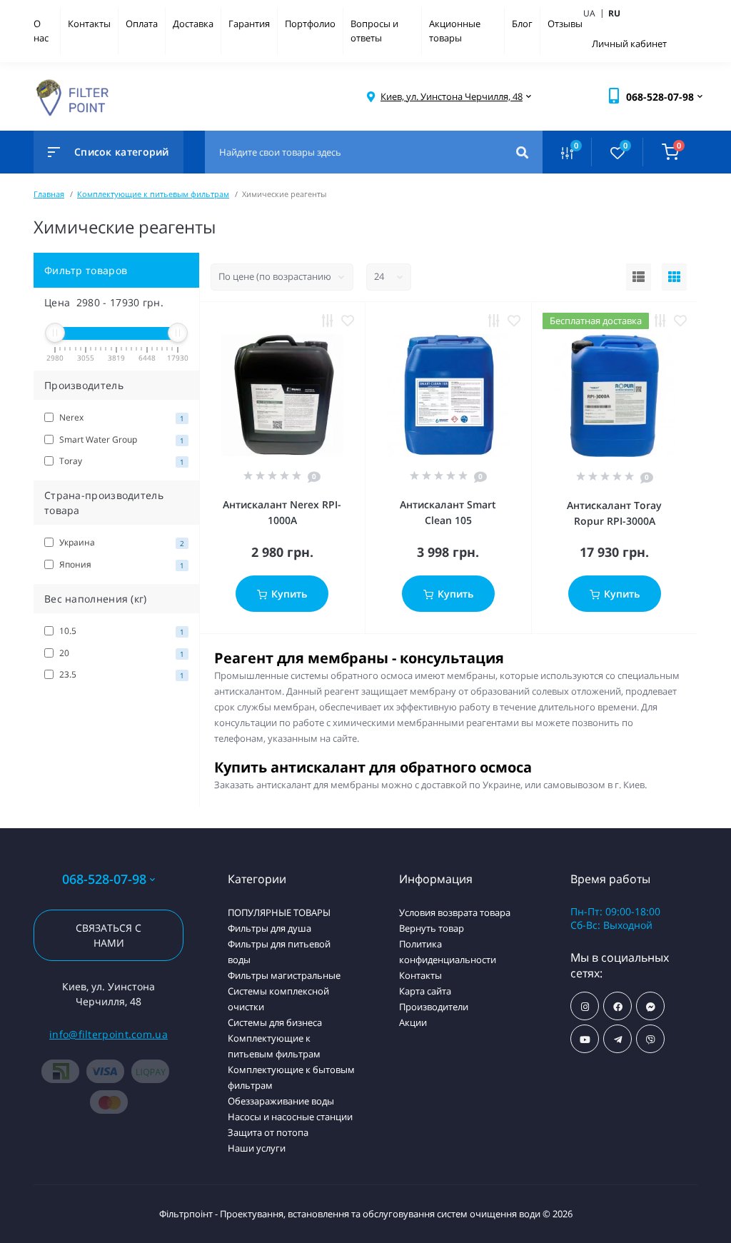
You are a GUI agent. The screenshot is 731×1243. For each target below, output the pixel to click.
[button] (451, 97)
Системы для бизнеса (275, 1022)
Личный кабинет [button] (629, 43)
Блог (522, 23)
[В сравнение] (327, 320)
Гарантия (249, 23)
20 (120, 653)
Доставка (193, 23)
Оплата (142, 23)
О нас (41, 30)
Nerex (120, 417)
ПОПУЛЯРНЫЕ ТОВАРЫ (279, 912)
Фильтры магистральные (284, 975)
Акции (413, 1022)
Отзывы (565, 23)
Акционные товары (454, 30)
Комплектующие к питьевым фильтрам (153, 193)
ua (595, 12)
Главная (49, 193)
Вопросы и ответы (374, 30)
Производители (433, 1006)
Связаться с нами (108, 935)
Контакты (89, 23)
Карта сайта (425, 991)
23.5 (120, 674)
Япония (120, 564)
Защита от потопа (268, 1132)
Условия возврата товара (454, 912)
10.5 (120, 631)
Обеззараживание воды (281, 1100)
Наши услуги (257, 1148)
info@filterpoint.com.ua (108, 1034)
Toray (120, 461)
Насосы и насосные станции (290, 1116)
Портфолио (310, 23)
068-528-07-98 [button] (104, 879)
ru (614, 13)
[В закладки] (347, 320)
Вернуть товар (431, 928)
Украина (120, 542)
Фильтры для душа (269, 928)
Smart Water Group (120, 439)
